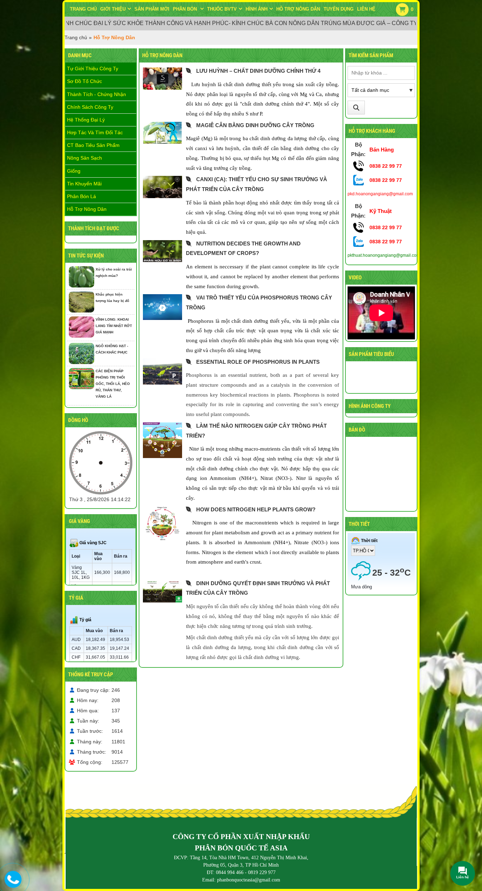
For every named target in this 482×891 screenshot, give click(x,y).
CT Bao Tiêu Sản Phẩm (93, 145)
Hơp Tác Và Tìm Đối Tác (95, 132)
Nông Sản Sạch (84, 158)
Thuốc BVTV (222, 9)
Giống (73, 171)
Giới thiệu (113, 9)
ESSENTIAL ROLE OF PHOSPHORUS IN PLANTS (258, 362)
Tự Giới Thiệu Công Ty (92, 68)
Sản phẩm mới (151, 9)
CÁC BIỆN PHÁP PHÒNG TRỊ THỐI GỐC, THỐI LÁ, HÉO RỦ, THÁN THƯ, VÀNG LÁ (113, 383)
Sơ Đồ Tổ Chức (84, 81)
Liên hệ (366, 9)
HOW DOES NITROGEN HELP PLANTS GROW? (255, 509)
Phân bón (185, 9)
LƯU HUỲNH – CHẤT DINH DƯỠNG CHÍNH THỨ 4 (258, 71)
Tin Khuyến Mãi (84, 183)
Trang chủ (83, 9)
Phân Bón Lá (81, 196)
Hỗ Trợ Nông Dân (87, 209)
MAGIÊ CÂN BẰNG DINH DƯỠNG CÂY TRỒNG (255, 125)
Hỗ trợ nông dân (298, 9)
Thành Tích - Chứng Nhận (96, 94)
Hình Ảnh (256, 9)
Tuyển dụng (339, 9)
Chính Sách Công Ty (90, 107)
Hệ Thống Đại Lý (86, 120)
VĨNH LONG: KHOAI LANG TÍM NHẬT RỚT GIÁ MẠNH (114, 325)
